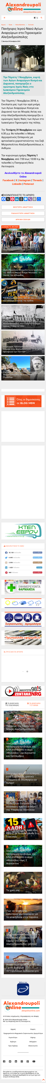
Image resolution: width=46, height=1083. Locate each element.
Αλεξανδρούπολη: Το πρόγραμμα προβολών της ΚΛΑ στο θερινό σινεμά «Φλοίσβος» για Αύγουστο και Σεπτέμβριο (21, 749)
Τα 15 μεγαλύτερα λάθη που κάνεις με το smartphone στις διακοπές (23, 833)
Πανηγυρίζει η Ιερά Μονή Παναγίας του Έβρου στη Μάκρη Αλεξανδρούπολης (20, 726)
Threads (37, 180)
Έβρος (10, 24)
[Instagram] (22, 1061)
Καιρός (32, 1029)
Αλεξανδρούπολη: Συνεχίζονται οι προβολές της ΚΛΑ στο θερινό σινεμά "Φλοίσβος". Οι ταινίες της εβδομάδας (22, 272)
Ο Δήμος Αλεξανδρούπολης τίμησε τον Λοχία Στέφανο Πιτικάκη (20, 248)
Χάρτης (33, 1037)
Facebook (8, 180)
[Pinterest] (28, 1061)
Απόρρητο (33, 1042)
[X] (10, 1061)
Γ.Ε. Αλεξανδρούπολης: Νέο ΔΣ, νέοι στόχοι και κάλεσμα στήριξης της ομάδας (22, 299)
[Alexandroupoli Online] (23, 12)
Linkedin (17, 184)
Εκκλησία (31, 24)
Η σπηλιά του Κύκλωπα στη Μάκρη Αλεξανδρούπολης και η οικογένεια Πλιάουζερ (18, 374)
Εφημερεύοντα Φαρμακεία (13, 1033)
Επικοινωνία (32, 1046)
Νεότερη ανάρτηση (23, 207)
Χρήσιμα (13, 1042)
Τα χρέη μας (13, 890)
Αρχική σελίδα (23, 219)
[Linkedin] (16, 1061)
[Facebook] (4, 1061)
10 (7, 957)
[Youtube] (34, 1061)
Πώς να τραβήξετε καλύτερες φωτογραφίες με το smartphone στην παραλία (22, 914)
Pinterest (29, 184)
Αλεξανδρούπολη (20, 24)
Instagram (25, 180)
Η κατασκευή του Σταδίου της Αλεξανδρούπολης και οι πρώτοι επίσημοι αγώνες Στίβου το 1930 (21, 323)
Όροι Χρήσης (13, 1046)
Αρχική (3, 24)
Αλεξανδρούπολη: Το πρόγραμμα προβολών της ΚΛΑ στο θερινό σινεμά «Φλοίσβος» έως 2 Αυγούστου (21, 857)
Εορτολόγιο (13, 1037)
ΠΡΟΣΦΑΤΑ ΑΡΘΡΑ (14, 652)
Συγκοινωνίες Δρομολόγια (33, 1033)
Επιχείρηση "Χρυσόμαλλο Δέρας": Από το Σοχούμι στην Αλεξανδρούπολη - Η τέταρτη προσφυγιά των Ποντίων (22, 349)
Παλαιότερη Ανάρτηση (23, 213)
